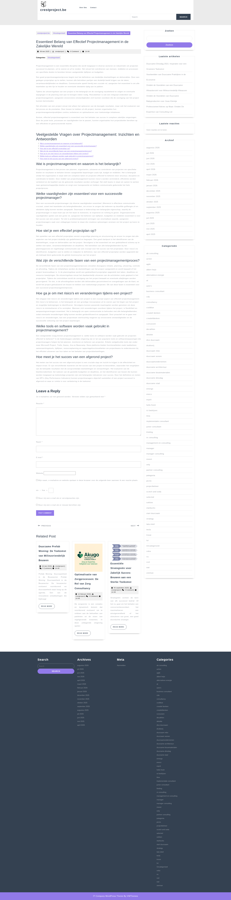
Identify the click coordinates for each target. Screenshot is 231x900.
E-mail (39, 457)
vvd (148, 562)
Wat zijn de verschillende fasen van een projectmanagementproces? (66, 151)
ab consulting (152, 253)
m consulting (152, 437)
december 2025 (153, 191)
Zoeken (169, 31)
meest (149, 459)
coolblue (150, 307)
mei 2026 (150, 164)
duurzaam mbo (153, 351)
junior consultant (153, 427)
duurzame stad (153, 383)
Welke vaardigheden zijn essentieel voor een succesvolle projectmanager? (68, 146)
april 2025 (150, 234)
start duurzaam (153, 513)
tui (147, 540)
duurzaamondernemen (156, 362)
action (149, 259)
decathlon (150, 329)
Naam (39, 442)
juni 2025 (150, 223)
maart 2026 (151, 175)
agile (148, 264)
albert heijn (151, 270)
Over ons (83, 7)
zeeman (150, 573)
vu (147, 557)
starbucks (150, 508)
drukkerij (150, 345)
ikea (148, 416)
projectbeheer (152, 486)
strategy (150, 519)
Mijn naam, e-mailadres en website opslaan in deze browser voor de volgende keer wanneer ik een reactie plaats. (88, 480)
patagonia (150, 475)
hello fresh (151, 405)
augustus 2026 (153, 148)
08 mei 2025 (44, 51)
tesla (148, 530)
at (147, 280)
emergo (149, 389)
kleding (149, 432)
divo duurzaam (153, 340)
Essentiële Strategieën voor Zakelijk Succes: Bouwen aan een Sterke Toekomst (121, 572)
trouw (148, 535)
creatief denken (153, 313)
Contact (93, 7)
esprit (148, 400)
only (148, 465)
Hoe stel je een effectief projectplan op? (55, 148)
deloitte (149, 335)
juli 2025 (150, 218)
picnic (149, 481)
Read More (48, 607)
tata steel (150, 524)
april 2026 (150, 169)
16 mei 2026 (46, 566)
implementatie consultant (157, 421)
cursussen (151, 324)
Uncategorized (59, 33)
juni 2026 (150, 158)
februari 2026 (152, 180)
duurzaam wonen (154, 356)
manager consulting (155, 454)
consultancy (151, 302)
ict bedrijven (151, 410)
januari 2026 (151, 185)
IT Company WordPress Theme (108, 896)
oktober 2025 (152, 202)
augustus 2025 (153, 213)
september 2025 (153, 207)
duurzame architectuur (156, 367)
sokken (149, 502)
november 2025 (153, 196)
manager (150, 448)
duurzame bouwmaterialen (158, 372)
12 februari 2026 (84, 594)
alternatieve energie (155, 275)
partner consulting (154, 470)
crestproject (59, 51)
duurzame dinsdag (154, 378)
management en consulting (158, 443)
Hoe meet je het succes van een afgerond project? (59, 159)
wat (148, 567)
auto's (149, 286)
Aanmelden (121, 665)
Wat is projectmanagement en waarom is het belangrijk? (61, 143)
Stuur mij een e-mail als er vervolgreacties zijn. (59, 498)
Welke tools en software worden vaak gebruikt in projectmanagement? (66, 156)
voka (148, 551)
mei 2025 (150, 229)
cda (148, 297)
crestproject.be (53, 10)
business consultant (155, 291)
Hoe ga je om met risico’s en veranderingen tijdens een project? (64, 154)
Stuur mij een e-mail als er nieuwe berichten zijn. (59, 505)
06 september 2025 (121, 588)
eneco (149, 394)
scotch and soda (153, 492)
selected (150, 497)
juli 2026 (150, 153)
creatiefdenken (153, 318)
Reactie (40, 403)
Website (39, 473)
